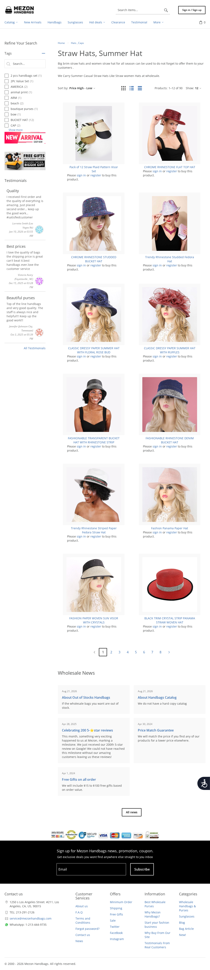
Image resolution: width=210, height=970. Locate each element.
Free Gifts (116, 914)
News (79, 941)
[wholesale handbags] (19, 10)
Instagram (117, 939)
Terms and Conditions (82, 920)
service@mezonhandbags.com (30, 918)
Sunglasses (186, 916)
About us (81, 906)
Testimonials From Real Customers (157, 945)
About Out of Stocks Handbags (86, 697)
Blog (182, 922)
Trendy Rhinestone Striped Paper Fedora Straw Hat (94, 530)
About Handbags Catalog (157, 697)
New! (182, 935)
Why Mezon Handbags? (153, 914)
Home (61, 43)
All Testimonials (35, 348)
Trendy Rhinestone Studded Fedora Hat (169, 259)
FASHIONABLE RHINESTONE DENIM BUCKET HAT (170, 440)
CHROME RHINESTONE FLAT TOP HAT (169, 167)
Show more (16, 130)
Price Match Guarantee (156, 730)
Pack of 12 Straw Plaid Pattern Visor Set (94, 169)
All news (131, 812)
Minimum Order (121, 902)
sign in (81, 175)
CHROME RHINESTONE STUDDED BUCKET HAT (93, 259)
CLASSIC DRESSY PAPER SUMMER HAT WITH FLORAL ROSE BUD (94, 350)
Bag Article (186, 929)
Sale (113, 920)
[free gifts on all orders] (25, 161)
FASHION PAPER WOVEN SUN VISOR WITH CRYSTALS (93, 620)
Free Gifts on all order (79, 779)
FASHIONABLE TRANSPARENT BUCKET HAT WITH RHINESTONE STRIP (94, 440)
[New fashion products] (25, 138)
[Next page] (168, 652)
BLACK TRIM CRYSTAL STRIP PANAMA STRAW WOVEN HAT (169, 620)
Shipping (116, 908)
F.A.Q (79, 912)
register (95, 175)
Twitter (115, 927)
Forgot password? (87, 929)
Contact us (82, 935)
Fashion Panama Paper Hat (169, 528)
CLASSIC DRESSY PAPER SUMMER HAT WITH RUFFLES (169, 350)
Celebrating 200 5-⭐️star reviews (87, 730)
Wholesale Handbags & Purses (187, 906)
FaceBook (116, 933)
